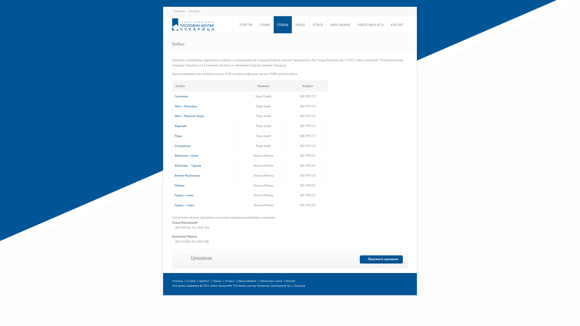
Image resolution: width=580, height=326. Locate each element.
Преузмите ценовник (383, 259)
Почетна (177, 281)
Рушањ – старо (184, 205)
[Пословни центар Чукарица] (193, 24)
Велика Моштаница (187, 175)
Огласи (229, 281)
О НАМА (265, 24)
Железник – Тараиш (188, 166)
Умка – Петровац (186, 106)
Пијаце (217, 281)
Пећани (179, 185)
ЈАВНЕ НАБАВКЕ (340, 24)
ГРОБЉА (282, 24)
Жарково (181, 126)
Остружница (183, 146)
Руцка (178, 136)
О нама (191, 281)
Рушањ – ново (184, 195)
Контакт (290, 281)
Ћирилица (179, 11)
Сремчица (181, 96)
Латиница (194, 11)
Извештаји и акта (271, 281)
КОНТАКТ (397, 24)
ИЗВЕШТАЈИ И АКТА (371, 24)
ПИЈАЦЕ (300, 24)
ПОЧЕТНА (246, 24)
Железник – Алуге (186, 156)
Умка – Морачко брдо (189, 116)
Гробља (204, 281)
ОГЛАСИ (317, 24)
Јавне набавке (247, 281)
